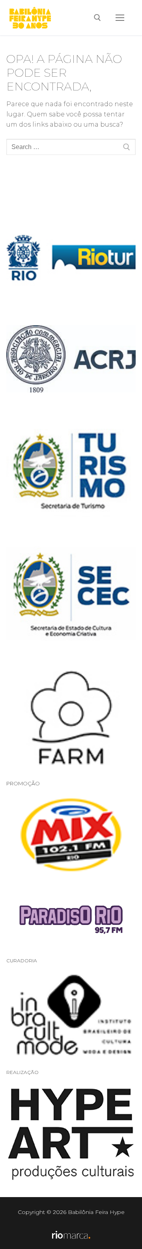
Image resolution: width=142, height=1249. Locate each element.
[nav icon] (120, 17)
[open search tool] (97, 17)
